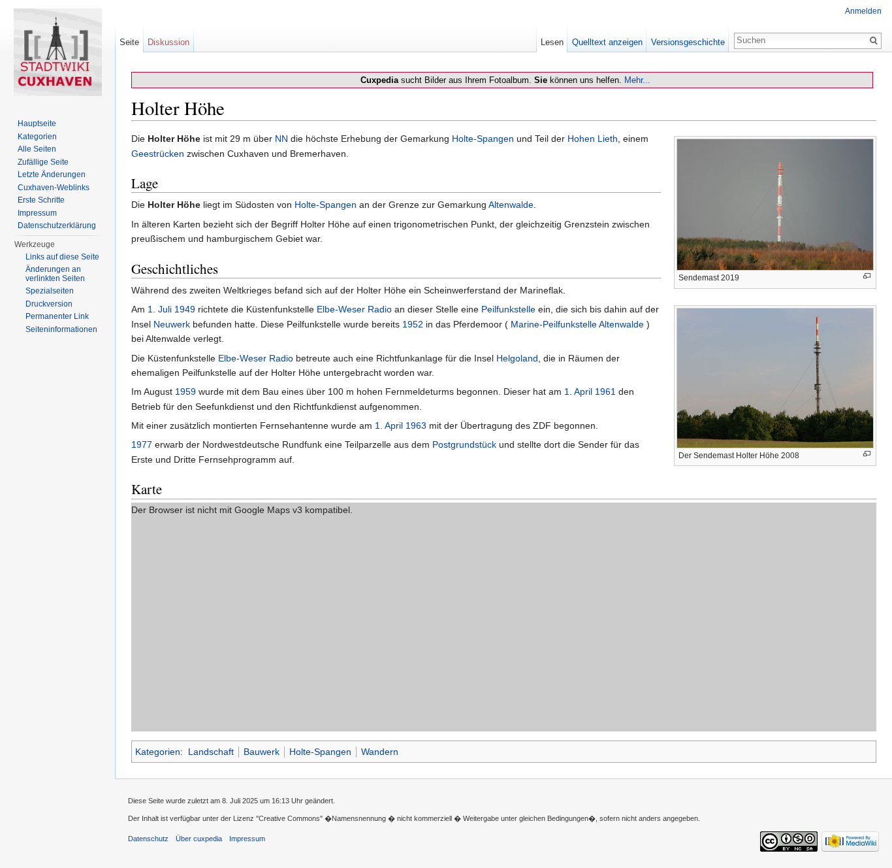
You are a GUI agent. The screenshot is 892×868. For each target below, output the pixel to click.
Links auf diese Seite (62, 256)
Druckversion (48, 304)
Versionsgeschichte (688, 42)
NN (281, 138)
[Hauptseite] (57, 52)
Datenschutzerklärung (57, 225)
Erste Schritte (41, 200)
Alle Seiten (37, 149)
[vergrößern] (867, 276)
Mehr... (637, 80)
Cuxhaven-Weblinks (53, 187)
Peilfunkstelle (508, 309)
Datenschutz (148, 839)
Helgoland (517, 358)
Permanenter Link (57, 316)
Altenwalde (511, 204)
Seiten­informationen (61, 329)
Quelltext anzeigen (607, 42)
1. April (578, 391)
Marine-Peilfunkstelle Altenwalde (577, 324)
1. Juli (160, 309)
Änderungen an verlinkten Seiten (55, 274)
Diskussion (168, 42)
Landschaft (211, 751)
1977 (141, 444)
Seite (129, 42)
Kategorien (157, 751)
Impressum (37, 213)
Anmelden (863, 11)
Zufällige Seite (43, 162)
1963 (416, 425)
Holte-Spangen (483, 138)
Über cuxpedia (199, 839)
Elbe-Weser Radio (354, 309)
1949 (184, 309)
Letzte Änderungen (52, 174)
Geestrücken (157, 153)
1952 (412, 324)
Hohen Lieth (592, 138)
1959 (185, 391)
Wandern (379, 751)
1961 (605, 391)
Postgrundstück (464, 444)
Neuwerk (171, 324)
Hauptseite (37, 123)
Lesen (552, 42)
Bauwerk (261, 751)
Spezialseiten (49, 290)
